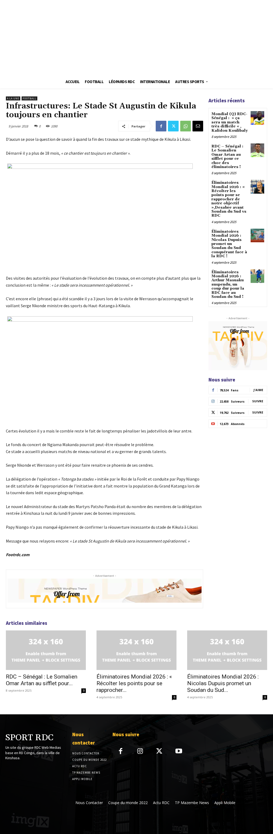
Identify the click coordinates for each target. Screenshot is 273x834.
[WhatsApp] (185, 126)
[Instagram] (140, 751)
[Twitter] (173, 126)
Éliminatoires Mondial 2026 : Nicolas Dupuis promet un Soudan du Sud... (223, 683)
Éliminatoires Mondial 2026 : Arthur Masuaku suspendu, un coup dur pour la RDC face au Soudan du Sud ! (227, 284)
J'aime (258, 390)
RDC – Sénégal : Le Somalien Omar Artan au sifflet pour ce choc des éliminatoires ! (227, 156)
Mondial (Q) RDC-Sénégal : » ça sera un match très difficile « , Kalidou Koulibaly (229, 122)
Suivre (257, 401)
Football (29, 98)
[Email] (197, 126)
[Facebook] (161, 126)
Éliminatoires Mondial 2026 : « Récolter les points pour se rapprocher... (134, 683)
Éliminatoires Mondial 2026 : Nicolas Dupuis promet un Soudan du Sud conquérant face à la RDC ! (229, 244)
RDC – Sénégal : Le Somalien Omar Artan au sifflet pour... (41, 680)
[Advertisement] (136, 37)
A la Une (13, 98)
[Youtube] (178, 751)
